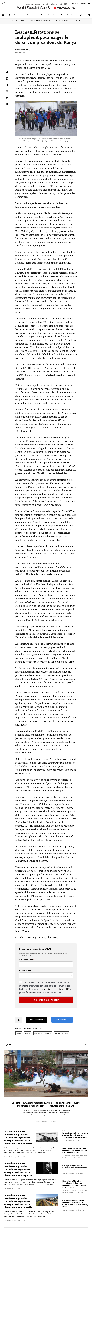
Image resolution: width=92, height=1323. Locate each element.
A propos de (82, 3)
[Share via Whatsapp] (7, 78)
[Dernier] (9, 16)
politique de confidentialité (56, 989)
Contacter (76, 21)
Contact (74, 3)
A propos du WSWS (61, 21)
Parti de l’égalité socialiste (40, 21)
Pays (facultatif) (26, 970)
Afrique (27, 1033)
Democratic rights (61, 1033)
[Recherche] (89, 16)
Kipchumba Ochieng (22, 50)
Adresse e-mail (26, 960)
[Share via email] (7, 91)
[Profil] (89, 4)
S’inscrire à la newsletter (46, 1000)
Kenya (19, 1033)
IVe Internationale (19, 21)
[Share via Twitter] (7, 72)
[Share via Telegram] (7, 85)
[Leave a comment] (7, 97)
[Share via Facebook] (7, 66)
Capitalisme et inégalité (42, 1033)
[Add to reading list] (7, 104)
